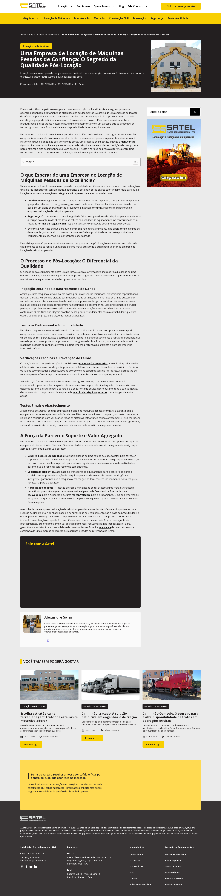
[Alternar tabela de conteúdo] (134, 162)
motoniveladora (81, 495)
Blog (121, 6)
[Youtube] (31, 867)
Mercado (99, 18)
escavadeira (34, 495)
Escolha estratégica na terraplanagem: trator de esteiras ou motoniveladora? (49, 717)
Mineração (139, 18)
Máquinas (28, 18)
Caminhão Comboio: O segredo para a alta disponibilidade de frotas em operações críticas (170, 717)
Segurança (156, 18)
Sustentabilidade (178, 18)
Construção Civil (119, 18)
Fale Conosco (135, 6)
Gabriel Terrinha (50, 736)
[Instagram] (22, 867)
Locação (63, 6)
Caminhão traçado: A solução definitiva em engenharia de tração (109, 715)
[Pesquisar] (195, 112)
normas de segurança (50, 223)
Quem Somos (102, 6)
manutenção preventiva (93, 363)
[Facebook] (26, 867)
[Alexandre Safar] (32, 629)
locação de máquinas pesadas (90, 392)
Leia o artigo (31, 744)
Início (23, 34)
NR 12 (67, 223)
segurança (105, 527)
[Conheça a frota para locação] (174, 186)
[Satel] (33, 6)
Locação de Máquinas (57, 18)
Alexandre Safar (31, 84)
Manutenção (81, 18)
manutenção (128, 141)
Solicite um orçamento (181, 6)
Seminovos (83, 6)
